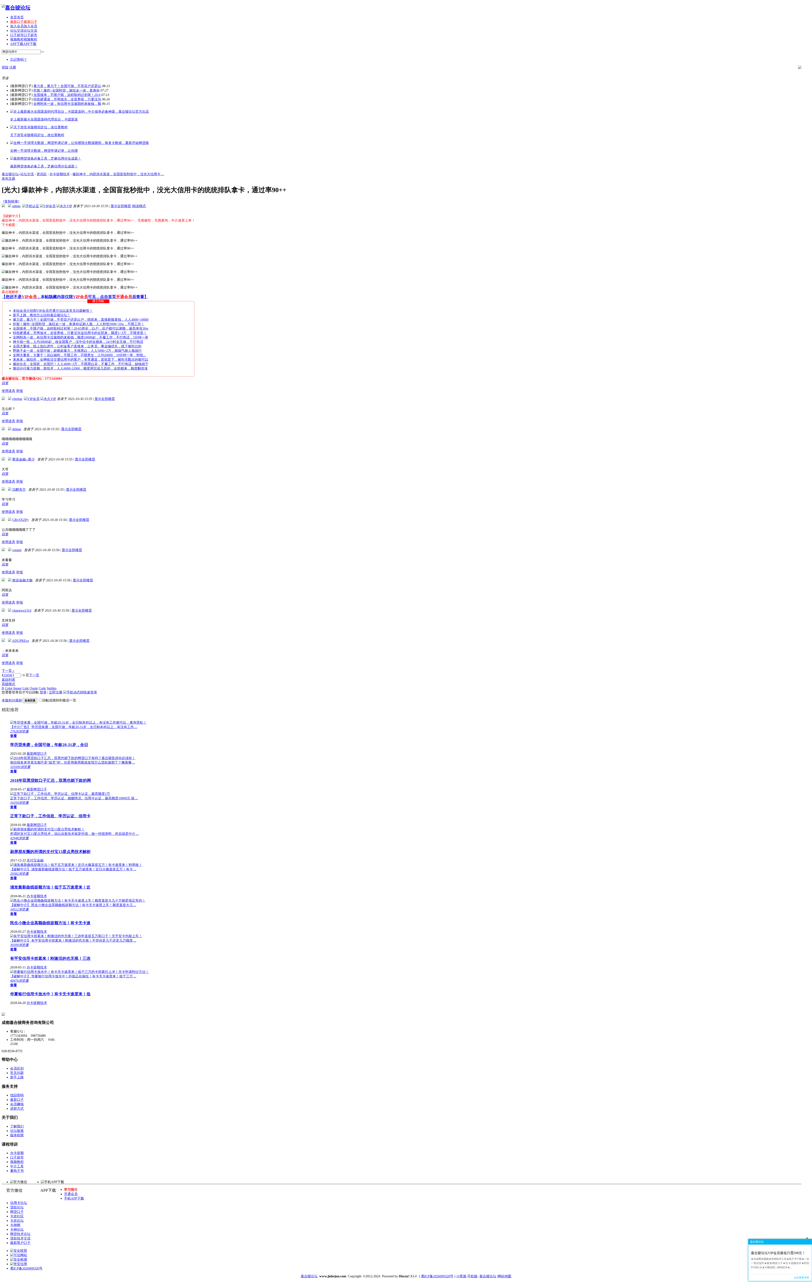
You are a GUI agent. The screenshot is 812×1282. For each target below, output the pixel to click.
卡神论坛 (17, 1229)
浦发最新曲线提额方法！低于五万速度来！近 (50, 887)
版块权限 (17, 1135)
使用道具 (8, 391)
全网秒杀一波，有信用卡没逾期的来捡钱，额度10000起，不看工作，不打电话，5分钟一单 (80, 337)
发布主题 (8, 178)
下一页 (34, 675)
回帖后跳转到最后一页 (59, 700)
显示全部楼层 (121, 206)
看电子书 (17, 1170)
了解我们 (17, 1126)
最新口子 (23, 21)
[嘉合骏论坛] (16, 7)
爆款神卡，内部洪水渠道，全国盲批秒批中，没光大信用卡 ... (118, 174)
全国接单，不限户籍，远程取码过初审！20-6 (66, 95)
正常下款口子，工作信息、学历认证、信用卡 (50, 816)
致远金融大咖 (22, 580)
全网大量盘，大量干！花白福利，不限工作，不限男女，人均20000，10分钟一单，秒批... (79, 355)
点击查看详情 (801, 1277)
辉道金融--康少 (23, 459)
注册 (12, 67)
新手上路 (17, 1077)
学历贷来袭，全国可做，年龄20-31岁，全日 (49, 744)
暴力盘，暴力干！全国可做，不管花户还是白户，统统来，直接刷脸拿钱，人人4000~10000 (80, 319)
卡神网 (15, 1225)
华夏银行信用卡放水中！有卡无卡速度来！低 (50, 994)
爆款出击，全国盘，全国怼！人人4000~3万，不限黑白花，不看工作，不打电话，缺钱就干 (80, 364)
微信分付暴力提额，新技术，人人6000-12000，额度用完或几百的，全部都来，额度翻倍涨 (80, 368)
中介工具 (17, 1166)
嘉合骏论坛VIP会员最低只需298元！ (778, 1253)
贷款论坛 (17, 1207)
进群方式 (17, 1108)
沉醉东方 (19, 489)
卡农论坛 (17, 1220)
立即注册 (55, 692)
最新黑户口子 (20, 1243)
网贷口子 (17, 1212)
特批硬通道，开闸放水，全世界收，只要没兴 (67, 99)
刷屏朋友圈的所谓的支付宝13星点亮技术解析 (50, 851)
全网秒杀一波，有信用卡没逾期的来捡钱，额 (67, 103)
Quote (34, 688)
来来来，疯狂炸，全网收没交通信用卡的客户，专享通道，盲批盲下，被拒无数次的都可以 (80, 359)
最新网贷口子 (37, 753)
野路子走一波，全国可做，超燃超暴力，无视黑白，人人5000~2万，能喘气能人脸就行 (77, 350)
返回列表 (8, 679)
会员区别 (17, 1068)
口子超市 (23, 35)
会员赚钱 (17, 1104)
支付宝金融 (35, 860)
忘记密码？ (18, 59)
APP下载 (23, 44)
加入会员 (23, 26)
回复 (5, 383)
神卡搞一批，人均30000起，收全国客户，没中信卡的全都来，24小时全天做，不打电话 (78, 342)
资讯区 (42, 174)
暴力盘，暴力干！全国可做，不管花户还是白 (67, 86)
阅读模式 (139, 206)
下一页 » (8, 671)
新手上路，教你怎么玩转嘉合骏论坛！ (41, 315)
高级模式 (8, 684)
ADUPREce (20, 640)
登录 (43, 692)
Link (25, 688)
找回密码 (17, 1095)
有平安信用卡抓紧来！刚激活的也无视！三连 (50, 958)
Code (42, 688)
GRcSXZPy (20, 520)
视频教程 (23, 39)
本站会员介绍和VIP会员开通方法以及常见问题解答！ (53, 310)
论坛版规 (17, 1131)
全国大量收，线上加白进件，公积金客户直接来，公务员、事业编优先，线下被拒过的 (77, 346)
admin (16, 206)
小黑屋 (461, 1276)
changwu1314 (21, 610)
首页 (17, 17)
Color (8, 688)
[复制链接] (11, 201)
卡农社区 (17, 1216)
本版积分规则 (12, 700)
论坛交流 (23, 30)
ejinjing (17, 399)
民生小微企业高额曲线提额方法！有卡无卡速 (50, 923)
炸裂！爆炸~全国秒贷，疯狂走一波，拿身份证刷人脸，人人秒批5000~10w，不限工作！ (78, 324)
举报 (19, 391)
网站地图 (504, 1276)
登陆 (5, 67)
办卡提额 (17, 1153)
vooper (17, 550)
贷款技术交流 (20, 1238)
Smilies (51, 688)
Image (17, 688)
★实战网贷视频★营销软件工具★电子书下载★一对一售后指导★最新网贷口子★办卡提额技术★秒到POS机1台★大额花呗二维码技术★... (780, 1263)
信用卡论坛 (18, 1203)
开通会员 (71, 1194)
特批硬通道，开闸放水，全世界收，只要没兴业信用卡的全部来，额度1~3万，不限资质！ (80, 333)
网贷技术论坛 (20, 1234)
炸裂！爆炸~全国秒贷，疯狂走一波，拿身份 (66, 90)
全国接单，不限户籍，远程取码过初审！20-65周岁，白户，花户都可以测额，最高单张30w (80, 328)
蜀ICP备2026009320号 (26, 1268)
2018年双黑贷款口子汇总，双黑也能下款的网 (50, 780)
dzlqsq (16, 429)
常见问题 (17, 1073)
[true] (42, 51)
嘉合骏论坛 (10, 174)
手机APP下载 (74, 1198)
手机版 (472, 1276)
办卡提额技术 (59, 174)
